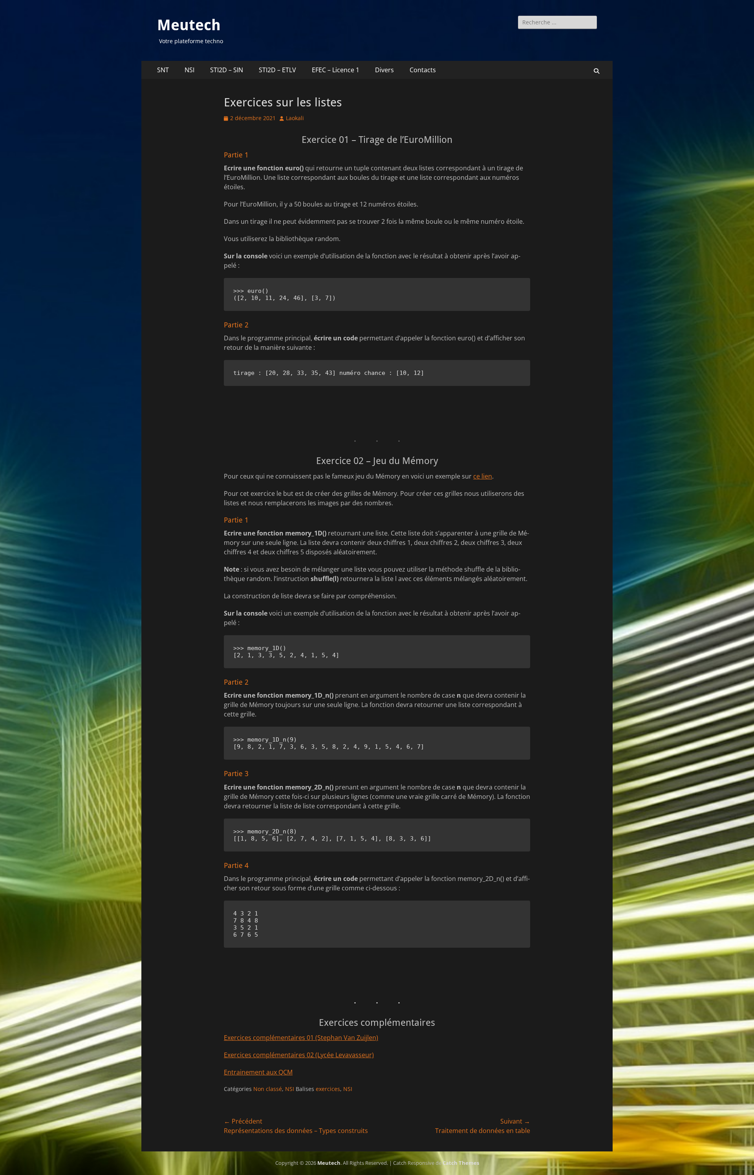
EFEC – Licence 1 (335, 70)
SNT (163, 70)
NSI (189, 70)
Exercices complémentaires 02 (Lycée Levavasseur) (299, 1055)
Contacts (423, 70)
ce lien (482, 476)
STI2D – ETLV (277, 70)
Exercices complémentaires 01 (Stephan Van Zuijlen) (301, 1037)
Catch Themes (461, 1162)
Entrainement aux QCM (258, 1072)
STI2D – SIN (226, 70)
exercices (328, 1089)
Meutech (189, 25)
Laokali (295, 118)
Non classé (267, 1089)
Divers (384, 70)
